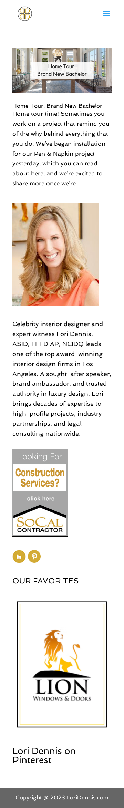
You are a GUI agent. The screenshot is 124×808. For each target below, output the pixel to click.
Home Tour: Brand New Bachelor (57, 106)
